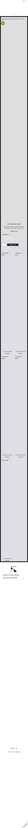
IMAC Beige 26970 (7, 558)
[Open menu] (14, 14)
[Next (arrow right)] (25, 414)
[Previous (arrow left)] (2, 414)
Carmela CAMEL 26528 (21, 351)
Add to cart (12, 244)
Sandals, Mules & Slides (13, 18)
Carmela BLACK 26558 (7, 455)
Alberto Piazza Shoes (11, 575)
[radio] (3, 238)
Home (2, 18)
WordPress (18, 751)
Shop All (6, 18)
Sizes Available (5, 234)
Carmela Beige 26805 (7, 351)
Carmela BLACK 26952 (21, 455)
